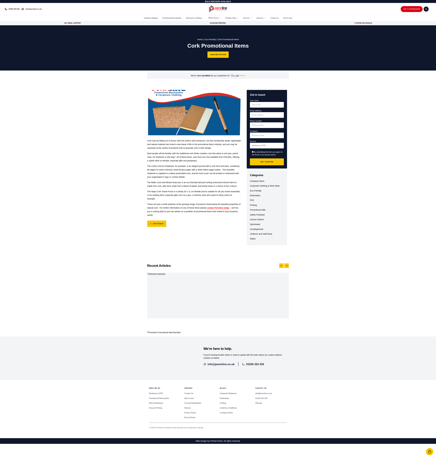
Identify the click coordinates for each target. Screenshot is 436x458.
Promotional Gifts (258, 210)
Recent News (189, 417)
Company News (257, 181)
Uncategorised (256, 229)
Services (246, 18)
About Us (259, 18)
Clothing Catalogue (151, 18)
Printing (253, 205)
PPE (252, 200)
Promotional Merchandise (171, 18)
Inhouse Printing (155, 408)
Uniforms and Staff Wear (261, 234)
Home (200, 39)
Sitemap (258, 403)
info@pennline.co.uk (263, 393)
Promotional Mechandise (159, 398)
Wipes (253, 239)
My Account (287, 18)
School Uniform (257, 219)
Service (253, 141)
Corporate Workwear (228, 393)
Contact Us (274, 18)
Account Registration (192, 403)
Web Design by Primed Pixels (209, 441)
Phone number (256, 121)
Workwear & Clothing (194, 18)
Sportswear (255, 224)
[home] (218, 9)
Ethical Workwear (156, 403)
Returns (187, 408)
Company (254, 131)
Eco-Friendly (210, 39)
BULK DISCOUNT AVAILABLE (218, 1)
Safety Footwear (257, 215)
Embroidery (255, 195)
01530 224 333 (261, 398)
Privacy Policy (190, 413)
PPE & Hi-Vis (213, 18)
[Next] (286, 265)
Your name (254, 100)
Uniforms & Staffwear (228, 408)
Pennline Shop (230, 18)
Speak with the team (218, 54)
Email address (255, 111)
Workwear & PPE (156, 393)
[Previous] (281, 265)
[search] (426, 9)
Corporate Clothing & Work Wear (265, 186)
